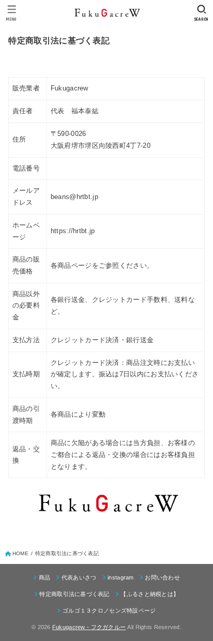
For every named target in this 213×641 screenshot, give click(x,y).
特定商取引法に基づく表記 (74, 594)
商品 (44, 577)
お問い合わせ (162, 577)
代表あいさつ (79, 577)
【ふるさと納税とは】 (149, 594)
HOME (20, 553)
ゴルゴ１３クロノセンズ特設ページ (109, 610)
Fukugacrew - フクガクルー (89, 627)
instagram (121, 577)
